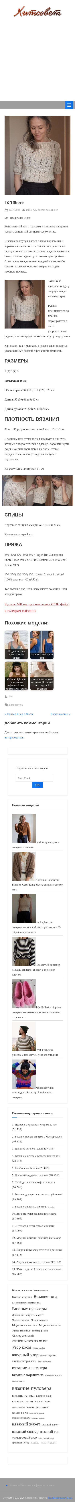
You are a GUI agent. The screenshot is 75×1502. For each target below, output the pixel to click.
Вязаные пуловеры (29, 1308)
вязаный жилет (50, 1424)
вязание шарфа (43, 1401)
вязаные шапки (38, 1418)
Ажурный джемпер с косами (33, 1262)
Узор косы (21, 1347)
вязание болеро (44, 1361)
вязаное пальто (18, 1407)
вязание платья (53, 1375)
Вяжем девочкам (22, 1290)
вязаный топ (49, 1431)
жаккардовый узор (24, 1437)
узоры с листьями (48, 1442)
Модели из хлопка (24, 1325)
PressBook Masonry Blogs (60, 1497)
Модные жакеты (50, 1325)
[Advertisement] (37, 56)
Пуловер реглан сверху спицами (35, 1225)
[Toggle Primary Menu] (69, 105)
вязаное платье (37, 1407)
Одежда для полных (21, 1330)
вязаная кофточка (48, 1355)
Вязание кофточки (22, 1297)
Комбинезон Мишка (27, 1168)
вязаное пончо (20, 1412)
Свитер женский (23, 1335)
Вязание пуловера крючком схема (36, 1213)
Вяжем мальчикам (41, 1290)
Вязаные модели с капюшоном (26, 1302)
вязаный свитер (25, 1431)
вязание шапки (22, 1401)
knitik (29, 209)
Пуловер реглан (40, 1330)
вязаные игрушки (36, 1412)
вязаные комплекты (21, 1417)
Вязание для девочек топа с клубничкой (38, 1194)
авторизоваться (14, 737)
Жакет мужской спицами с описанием (39, 1269)
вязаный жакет (26, 1424)
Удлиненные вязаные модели (30, 1341)
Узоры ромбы (39, 1347)
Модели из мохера (39, 1319)
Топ (11, 696)
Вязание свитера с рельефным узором (37, 1155)
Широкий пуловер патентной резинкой (39, 1249)
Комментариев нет (48, 210)
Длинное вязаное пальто (29, 1148)
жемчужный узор (46, 1438)
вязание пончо (18, 1380)
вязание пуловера (32, 1387)
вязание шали (44, 1395)
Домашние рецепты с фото (28, 1315)
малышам (35, 1442)
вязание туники (23, 1395)
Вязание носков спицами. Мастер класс (38, 1136)
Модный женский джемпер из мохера (38, 1237)
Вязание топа (16, 704)
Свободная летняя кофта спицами (35, 1182)
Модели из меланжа (20, 1320)
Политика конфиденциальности (38, 1485)
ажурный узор (25, 1354)
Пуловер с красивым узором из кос (36, 1124)
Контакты (15, 1485)
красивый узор (20, 1442)
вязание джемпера (29, 1367)
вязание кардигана (28, 1374)
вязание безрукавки (24, 1361)
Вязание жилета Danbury (29, 1206)
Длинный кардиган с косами (31, 1175)
